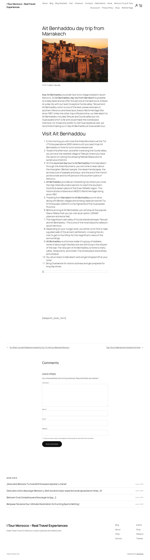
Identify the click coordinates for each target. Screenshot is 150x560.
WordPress (140, 554)
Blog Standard (61, 3)
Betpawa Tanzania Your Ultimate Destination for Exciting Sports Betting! (43, 504)
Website (44, 429)
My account (95, 8)
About (45, 3)
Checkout (79, 3)
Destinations (100, 3)
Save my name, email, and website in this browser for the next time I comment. (69, 438)
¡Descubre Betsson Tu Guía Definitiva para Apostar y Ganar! (37, 484)
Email (44, 419)
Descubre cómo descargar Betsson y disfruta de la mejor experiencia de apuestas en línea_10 (54, 491)
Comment (45, 383)
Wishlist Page (127, 8)
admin (51, 85)
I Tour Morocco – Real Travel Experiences (37, 525)
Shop (117, 8)
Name (44, 409)
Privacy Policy (107, 8)
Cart (71, 3)
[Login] (136, 5)
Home (109, 3)
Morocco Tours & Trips (123, 3)
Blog (51, 3)
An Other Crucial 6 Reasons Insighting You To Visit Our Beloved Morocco (39, 347)
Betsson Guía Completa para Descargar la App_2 (31, 497)
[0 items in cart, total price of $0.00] (140, 5)
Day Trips (57, 85)
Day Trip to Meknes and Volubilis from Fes (123, 347)
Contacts (89, 3)
